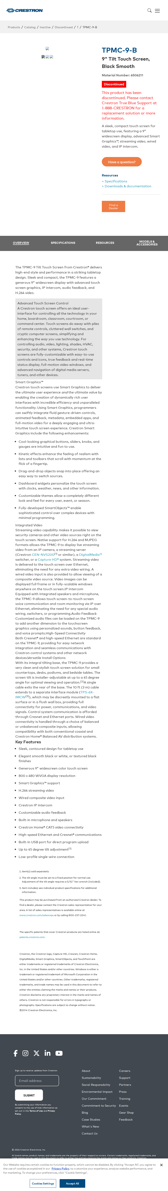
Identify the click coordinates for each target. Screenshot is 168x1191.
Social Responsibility (96, 1084)
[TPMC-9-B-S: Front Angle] (51, 56)
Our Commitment (94, 1098)
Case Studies (91, 1119)
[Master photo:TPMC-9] (43, 56)
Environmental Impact (97, 1091)
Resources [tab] (105, 242)
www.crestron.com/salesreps (36, 915)
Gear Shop (126, 1112)
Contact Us (90, 1133)
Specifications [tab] (63, 242)
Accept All (72, 1183)
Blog (85, 1112)
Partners (125, 1084)
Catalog (30, 27)
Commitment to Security (99, 1105)
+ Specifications (114, 181)
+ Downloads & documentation (126, 186)
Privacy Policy (60, 1168)
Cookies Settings (43, 1183)
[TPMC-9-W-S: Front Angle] (47, 56)
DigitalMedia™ (90, 554)
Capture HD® (48, 559)
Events (123, 1105)
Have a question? (121, 161)
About (86, 1070)
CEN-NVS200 (43, 554)
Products (14, 27)
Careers (124, 1070)
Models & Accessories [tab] (147, 243)
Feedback (126, 1119)
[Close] (161, 1165)
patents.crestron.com (31, 937)
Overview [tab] (21, 243)
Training (124, 1098)
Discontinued (64, 27)
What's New (90, 1126)
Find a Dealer (113, 206)
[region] (84, 1174)
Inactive (45, 27)
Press (123, 1091)
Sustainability (91, 1077)
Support (124, 1077)
